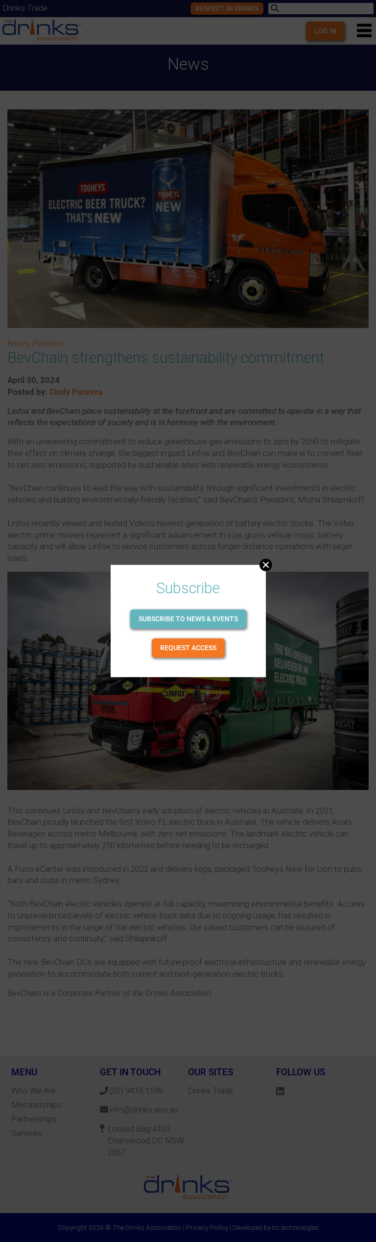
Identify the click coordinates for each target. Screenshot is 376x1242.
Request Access (188, 648)
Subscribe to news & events (188, 619)
